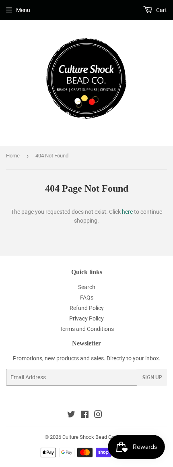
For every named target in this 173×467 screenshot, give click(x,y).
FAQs (86, 297)
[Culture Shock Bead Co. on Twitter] (71, 415)
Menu (23, 10)
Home (13, 156)
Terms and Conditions (87, 329)
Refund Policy (87, 308)
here (127, 212)
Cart (161, 10)
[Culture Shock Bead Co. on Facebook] (84, 415)
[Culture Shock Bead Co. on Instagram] (98, 415)
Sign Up (152, 377)
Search (86, 287)
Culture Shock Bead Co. (88, 437)
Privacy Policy (86, 318)
